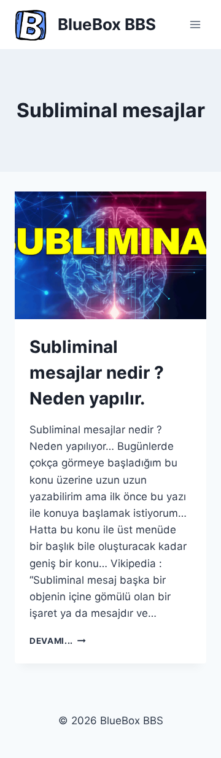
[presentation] (110, 255)
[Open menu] (195, 24)
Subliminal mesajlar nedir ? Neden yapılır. (96, 372)
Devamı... (57, 641)
